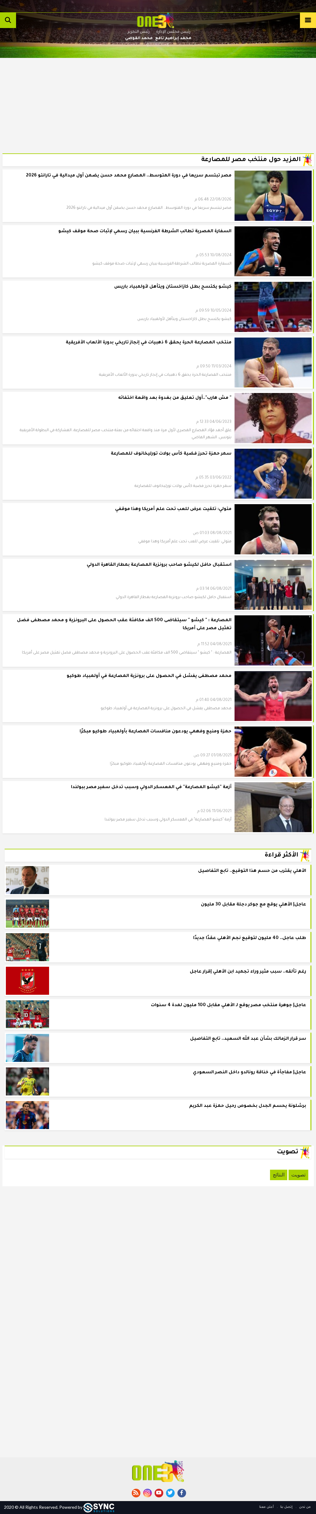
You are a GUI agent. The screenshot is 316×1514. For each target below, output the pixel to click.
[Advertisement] (158, 101)
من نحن (304, 1507)
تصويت (298, 1174)
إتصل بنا (286, 1507)
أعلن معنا (266, 1507)
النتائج (279, 1174)
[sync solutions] (98, 1507)
